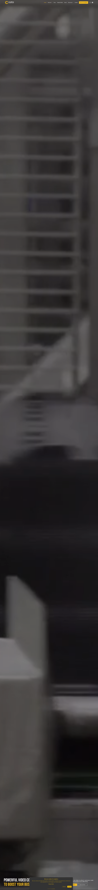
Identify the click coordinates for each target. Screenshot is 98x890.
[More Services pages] (51, 2)
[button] (90, 2)
